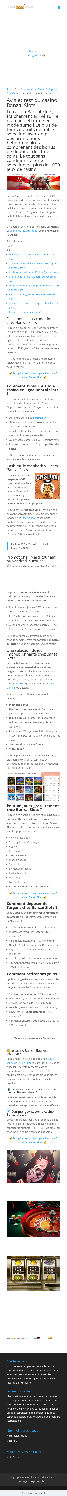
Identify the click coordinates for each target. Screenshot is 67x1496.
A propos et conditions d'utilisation (32, 1477)
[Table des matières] (33, 245)
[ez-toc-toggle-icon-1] (33, 247)
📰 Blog (13, 1441)
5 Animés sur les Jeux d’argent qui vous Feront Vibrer (32, 1190)
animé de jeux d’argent (23, 230)
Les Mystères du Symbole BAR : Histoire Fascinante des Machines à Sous (32, 1298)
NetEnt (20, 683)
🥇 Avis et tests (17, 1457)
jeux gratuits (34, 55)
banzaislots (39, 417)
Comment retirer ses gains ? (25, 312)
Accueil (10, 89)
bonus (33, 51)
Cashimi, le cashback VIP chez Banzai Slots (33, 272)
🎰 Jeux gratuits (18, 1435)
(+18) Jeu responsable (31, 1481)
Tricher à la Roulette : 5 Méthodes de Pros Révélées (30, 1244)
